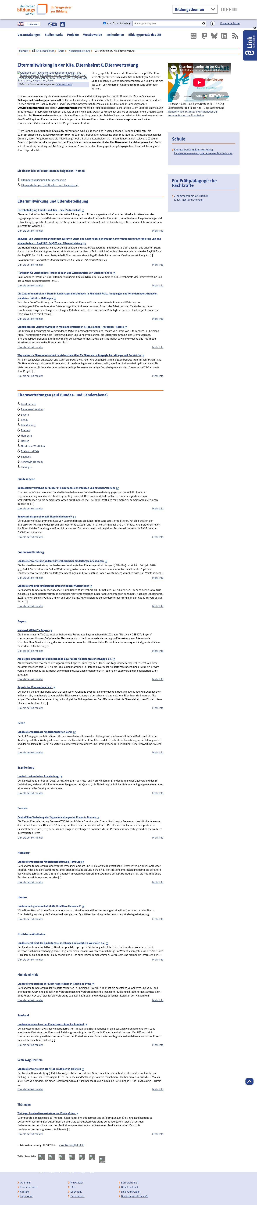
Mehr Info (157, 230)
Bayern (25, 414)
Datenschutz (77, 1196)
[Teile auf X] (62, 1157)
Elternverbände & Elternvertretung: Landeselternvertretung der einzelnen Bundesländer (203, 151)
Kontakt (24, 1191)
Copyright (76, 1191)
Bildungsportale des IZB (144, 35)
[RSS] (235, 36)
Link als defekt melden (30, 230)
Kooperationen (28, 1187)
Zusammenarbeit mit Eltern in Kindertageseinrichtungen (191, 197)
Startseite (23, 50)
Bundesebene (28, 404)
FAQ (72, 1187)
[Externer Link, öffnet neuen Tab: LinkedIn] (224, 36)
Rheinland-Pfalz (30, 451)
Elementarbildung (45, 50)
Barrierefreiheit (129, 1182)
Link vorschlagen (130, 1191)
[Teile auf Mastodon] (41, 1157)
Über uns (25, 1182)
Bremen (25, 430)
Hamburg (26, 435)
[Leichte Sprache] (62, 24)
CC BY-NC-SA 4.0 (64, 84)
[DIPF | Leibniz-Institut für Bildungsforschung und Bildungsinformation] (229, 9)
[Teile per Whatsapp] (72, 1157)
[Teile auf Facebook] (51, 1157)
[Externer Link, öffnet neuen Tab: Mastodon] (204, 36)
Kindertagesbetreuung (79, 50)
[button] (249, 1081)
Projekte (73, 35)
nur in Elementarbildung (118, 23)
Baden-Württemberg (32, 409)
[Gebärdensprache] (52, 24)
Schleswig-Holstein (32, 461)
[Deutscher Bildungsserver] (44, 9)
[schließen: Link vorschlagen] (255, 28)
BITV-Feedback (129, 1187)
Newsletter (76, 1182)
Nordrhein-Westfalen (33, 446)
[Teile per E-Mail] (92, 1157)
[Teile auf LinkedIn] (82, 1157)
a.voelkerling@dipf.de (71, 1145)
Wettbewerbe (92, 35)
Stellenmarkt (54, 35)
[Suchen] (204, 23)
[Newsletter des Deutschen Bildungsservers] (193, 36)
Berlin (24, 419)
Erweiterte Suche (230, 23)
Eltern (61, 50)
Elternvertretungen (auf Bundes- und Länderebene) (49, 185)
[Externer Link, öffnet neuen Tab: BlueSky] (214, 36)
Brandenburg (28, 425)
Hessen (25, 440)
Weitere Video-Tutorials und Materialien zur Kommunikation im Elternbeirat (193, 113)
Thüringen (26, 467)
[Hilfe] (213, 23)
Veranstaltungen (29, 35)
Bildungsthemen (189, 9)
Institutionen (115, 35)
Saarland (26, 456)
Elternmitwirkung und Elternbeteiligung (43, 179)
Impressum (26, 1196)
